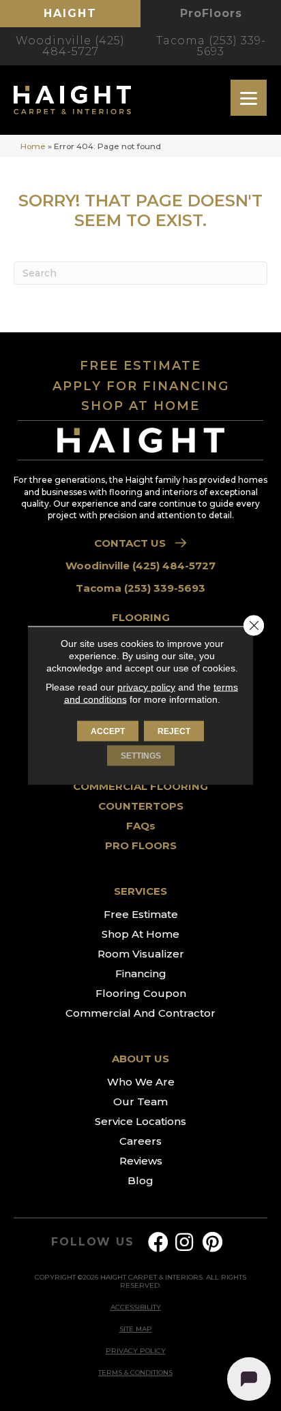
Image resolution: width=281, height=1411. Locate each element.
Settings (141, 756)
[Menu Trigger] (248, 97)
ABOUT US (140, 1058)
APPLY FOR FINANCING (141, 386)
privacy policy (146, 687)
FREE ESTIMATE (140, 365)
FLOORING (141, 617)
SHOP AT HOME (140, 405)
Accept (108, 731)
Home (33, 146)
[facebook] (158, 1242)
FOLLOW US (92, 1242)
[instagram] (184, 1242)
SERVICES (140, 891)
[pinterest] (212, 1242)
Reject (174, 731)
